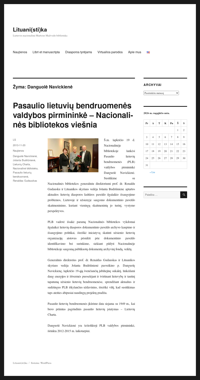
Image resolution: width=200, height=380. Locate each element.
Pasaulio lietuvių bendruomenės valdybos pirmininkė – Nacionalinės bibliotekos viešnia (73, 115)
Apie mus (134, 52)
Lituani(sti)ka (30, 29)
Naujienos (20, 52)
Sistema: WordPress (41, 363)
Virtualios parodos (110, 52)
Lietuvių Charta (21, 164)
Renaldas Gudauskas (25, 180)
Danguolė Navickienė (25, 156)
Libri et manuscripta (46, 52)
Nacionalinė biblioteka (25, 168)
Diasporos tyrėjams (78, 52)
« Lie (152, 172)
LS (14, 139)
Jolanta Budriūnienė (24, 160)
